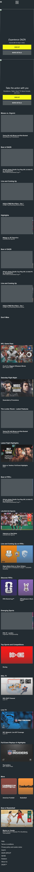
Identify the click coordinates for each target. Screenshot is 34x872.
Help (2, 841)
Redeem (4, 859)
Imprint (3, 850)
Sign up (17, 47)
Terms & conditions (7, 844)
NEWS (3, 856)
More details (17, 52)
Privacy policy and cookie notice (11, 847)
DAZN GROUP (6, 853)
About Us (4, 862)
